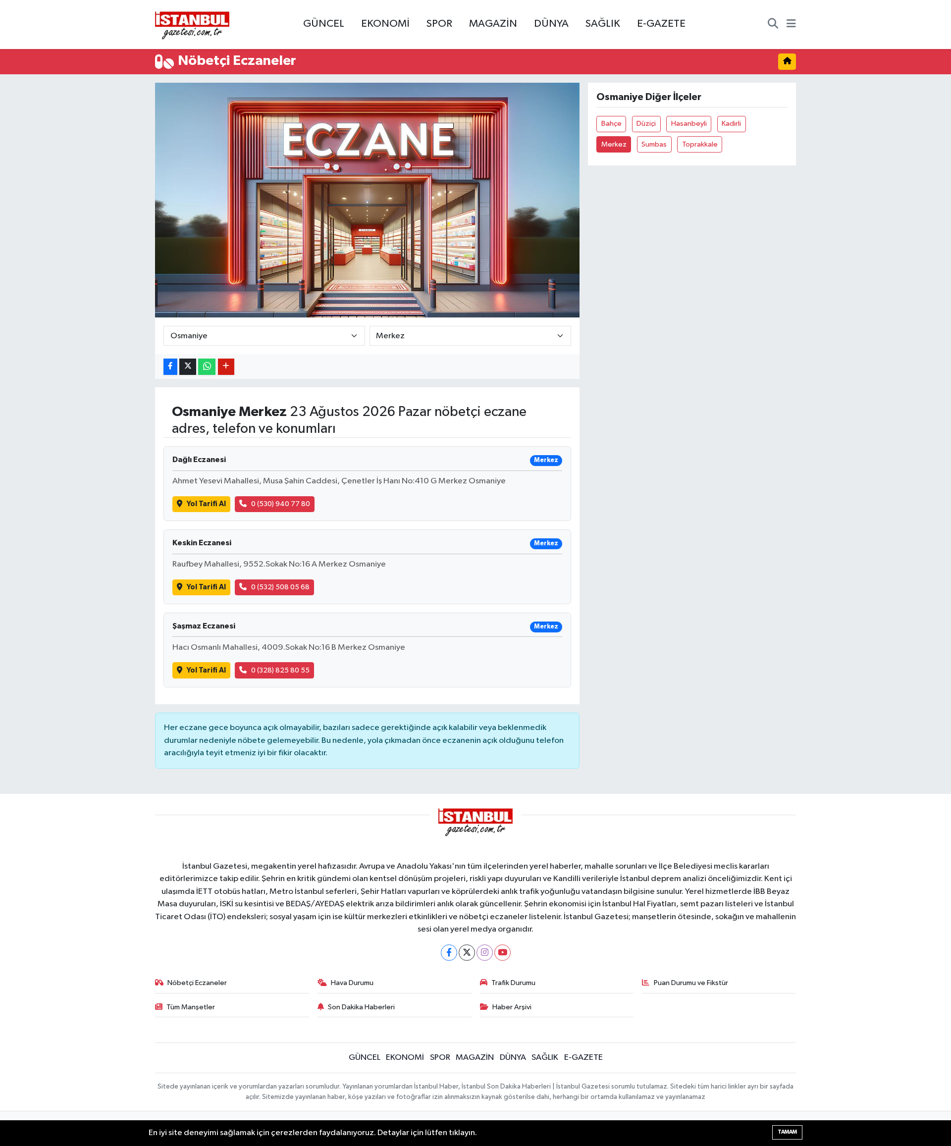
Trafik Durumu (513, 983)
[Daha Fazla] (226, 367)
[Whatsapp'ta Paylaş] (206, 367)
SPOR (439, 23)
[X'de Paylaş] (187, 367)
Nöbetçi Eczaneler (197, 983)
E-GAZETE (661, 23)
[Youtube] (502, 952)
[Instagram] (484, 952)
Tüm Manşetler (190, 1007)
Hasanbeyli (689, 123)
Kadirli (731, 123)
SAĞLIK (602, 23)
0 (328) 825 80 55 (280, 670)
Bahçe (611, 123)
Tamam (787, 1132)
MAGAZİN (493, 23)
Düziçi (646, 123)
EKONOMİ (385, 23)
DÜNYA (551, 23)
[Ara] (773, 24)
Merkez (614, 144)
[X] (467, 952)
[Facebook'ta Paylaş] (170, 367)
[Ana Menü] (791, 24)
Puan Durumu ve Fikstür (691, 983)
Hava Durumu (352, 983)
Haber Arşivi (511, 1007)
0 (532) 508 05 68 (280, 587)
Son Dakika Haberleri (361, 1007)
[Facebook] (449, 952)
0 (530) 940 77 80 (280, 504)
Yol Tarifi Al (206, 504)
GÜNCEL (323, 23)
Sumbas (654, 144)
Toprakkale (700, 144)
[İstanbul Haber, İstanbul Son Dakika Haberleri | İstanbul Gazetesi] (192, 24)
